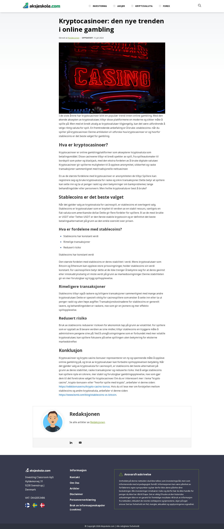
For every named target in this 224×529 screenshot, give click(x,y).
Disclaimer (76, 494)
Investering (100, 6)
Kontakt (75, 477)
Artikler (74, 488)
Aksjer (121, 6)
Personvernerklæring (83, 499)
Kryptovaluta (144, 6)
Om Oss (74, 483)
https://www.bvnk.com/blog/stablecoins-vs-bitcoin (87, 394)
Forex (166, 6)
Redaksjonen (73, 38)
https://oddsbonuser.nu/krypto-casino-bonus (84, 386)
